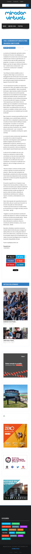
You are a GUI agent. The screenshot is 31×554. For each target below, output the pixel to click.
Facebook (15, 1)
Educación (6, 36)
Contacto (9, 1)
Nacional (13, 31)
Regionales (6, 31)
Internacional (22, 31)
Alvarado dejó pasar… (9, 322)
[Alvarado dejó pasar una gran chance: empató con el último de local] (15, 304)
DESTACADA (5, 535)
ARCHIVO (6, 48)
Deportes (13, 36)
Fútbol (20, 535)
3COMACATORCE (15, 549)
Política (20, 26)
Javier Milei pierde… (9, 341)
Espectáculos (6, 526)
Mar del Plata (12, 26)
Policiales (15, 526)
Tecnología (23, 36)
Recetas (4, 529)
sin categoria (6, 523)
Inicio (4, 26)
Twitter (21, 1)
